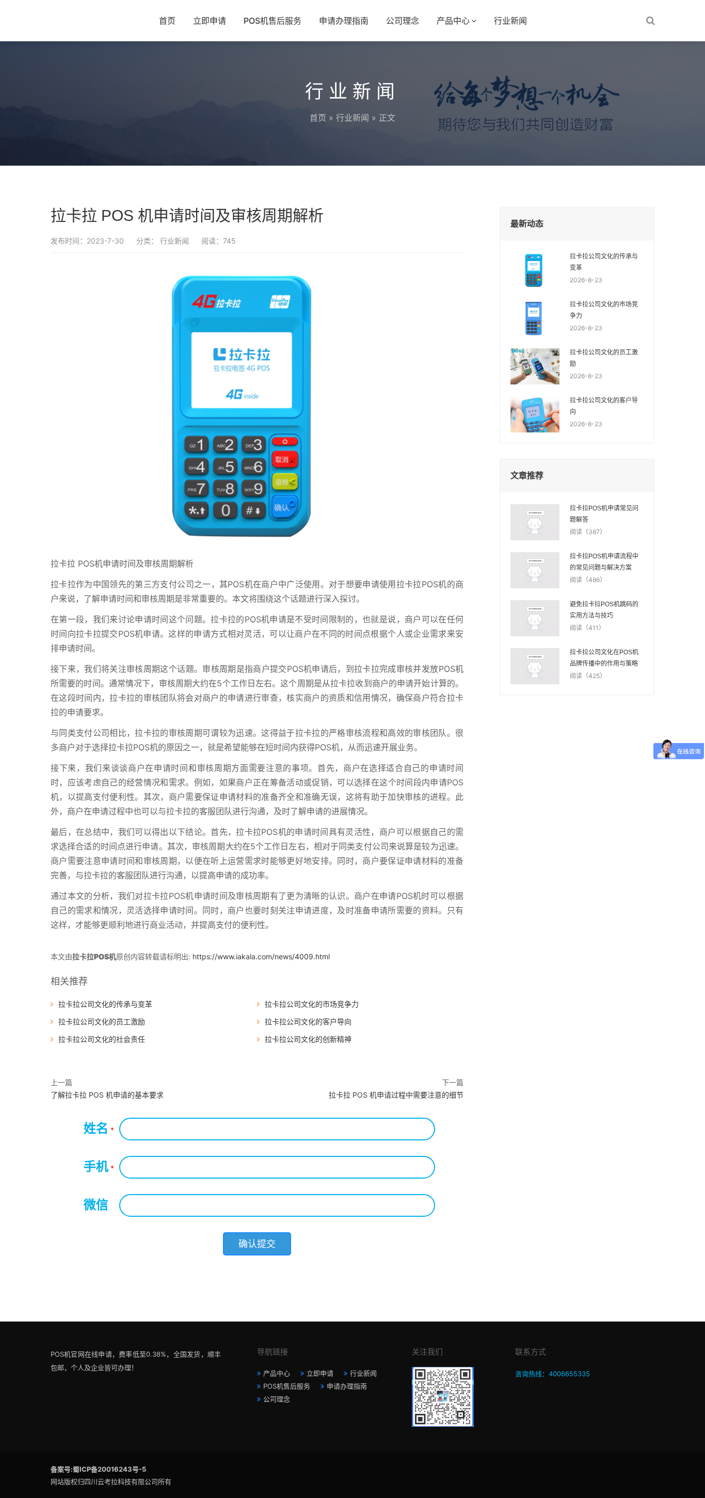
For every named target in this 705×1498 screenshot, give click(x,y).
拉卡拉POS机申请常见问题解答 (604, 514)
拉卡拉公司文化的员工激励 (101, 1021)
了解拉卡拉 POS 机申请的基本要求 (107, 1094)
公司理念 (402, 20)
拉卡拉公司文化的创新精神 (308, 1039)
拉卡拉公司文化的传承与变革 (105, 1004)
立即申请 (209, 20)
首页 (167, 20)
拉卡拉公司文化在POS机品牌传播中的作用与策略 (604, 658)
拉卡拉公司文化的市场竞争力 (312, 1004)
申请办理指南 (343, 20)
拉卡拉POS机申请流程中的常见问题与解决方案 (604, 562)
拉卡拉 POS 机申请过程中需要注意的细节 (396, 1094)
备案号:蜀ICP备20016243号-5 (98, 1469)
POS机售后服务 (272, 20)
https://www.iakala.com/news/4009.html (261, 956)
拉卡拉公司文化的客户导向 (308, 1021)
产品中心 (453, 20)
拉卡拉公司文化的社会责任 (101, 1039)
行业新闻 (510, 20)
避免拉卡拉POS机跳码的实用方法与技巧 (604, 610)
